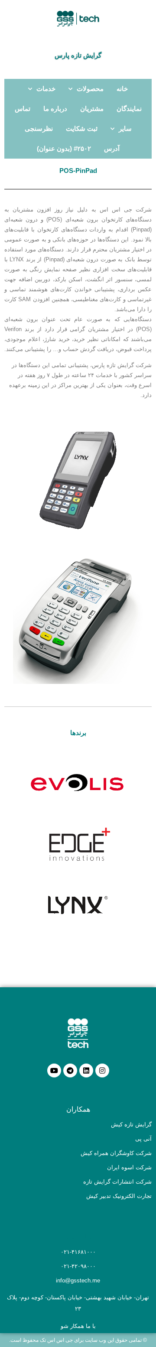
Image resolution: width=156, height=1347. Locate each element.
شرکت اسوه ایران (129, 1167)
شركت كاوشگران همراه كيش (116, 1153)
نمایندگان (129, 108)
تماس (22, 108)
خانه (122, 88)
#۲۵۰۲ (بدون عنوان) (64, 148)
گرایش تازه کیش (131, 1124)
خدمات (45, 88)
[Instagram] (102, 1070)
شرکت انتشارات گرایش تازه (117, 1181)
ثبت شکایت (82, 128)
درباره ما (55, 108)
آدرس (112, 148)
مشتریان (92, 108)
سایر (125, 128)
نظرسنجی (39, 128)
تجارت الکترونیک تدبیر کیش (119, 1196)
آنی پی (143, 1139)
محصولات (90, 88)
